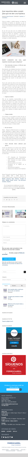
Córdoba (4, 181)
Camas (15, 180)
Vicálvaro (17, 178)
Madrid (3, 178)
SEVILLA (15, 431)
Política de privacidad (10, 450)
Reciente (14, 285)
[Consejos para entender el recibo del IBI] (5, 297)
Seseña (9, 181)
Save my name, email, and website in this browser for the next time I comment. (12, 248)
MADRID (3, 431)
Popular (6, 285)
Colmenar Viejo (10, 178)
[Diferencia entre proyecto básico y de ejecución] (5, 304)
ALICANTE (9, 431)
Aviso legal (23, 449)
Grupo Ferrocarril (10, 16)
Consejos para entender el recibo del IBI (15, 297)
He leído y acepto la (13, 253)
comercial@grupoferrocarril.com (9, 404)
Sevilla (11, 180)
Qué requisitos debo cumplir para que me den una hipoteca (15, 290)
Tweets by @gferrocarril (7, 321)
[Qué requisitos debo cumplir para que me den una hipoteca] (5, 290)
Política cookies (5, 449)
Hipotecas (21, 16)
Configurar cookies (15, 449)
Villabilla (7, 180)
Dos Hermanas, (22, 180)
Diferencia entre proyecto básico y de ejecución (15, 304)
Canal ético (19, 450)
